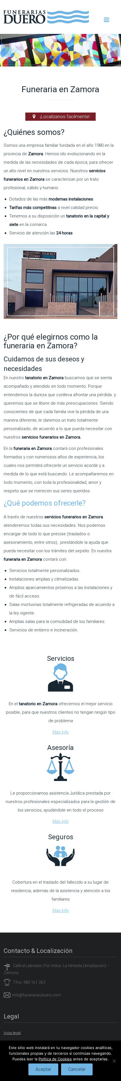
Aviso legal (12, 1033)
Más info (61, 732)
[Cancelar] (114, 1061)
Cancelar (77, 1069)
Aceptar (43, 1069)
